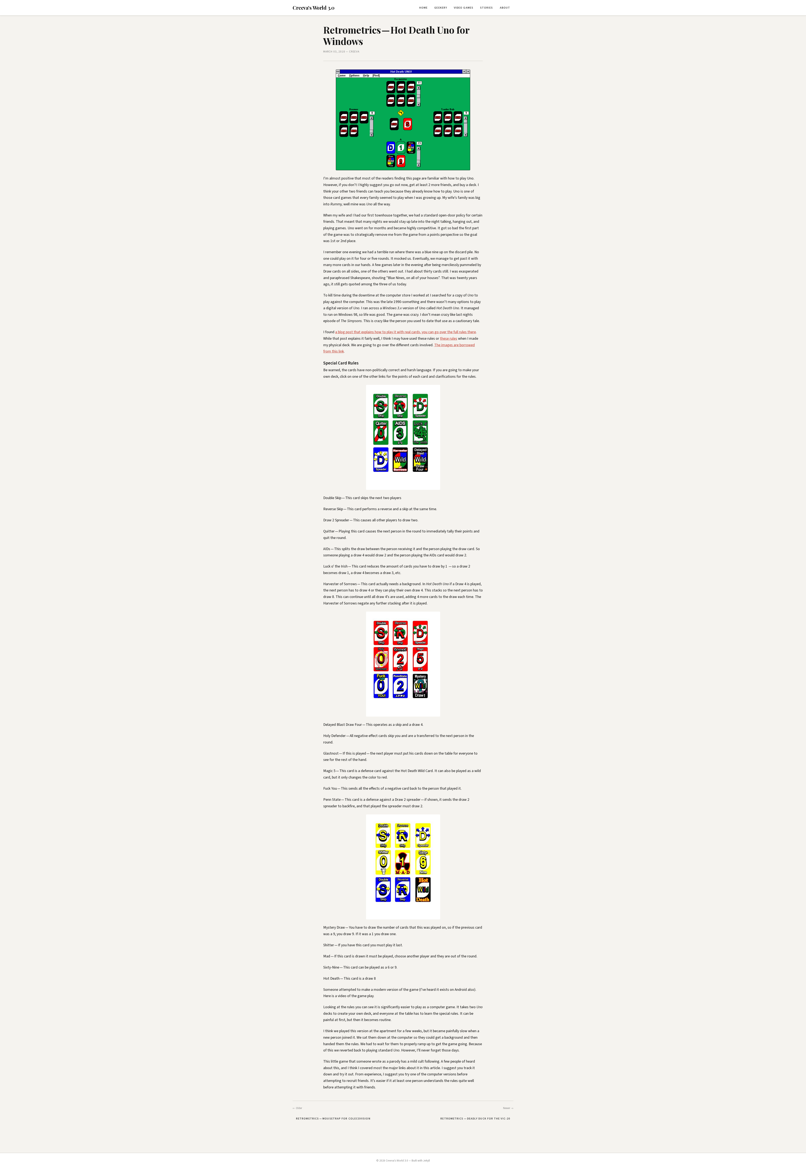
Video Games (463, 8)
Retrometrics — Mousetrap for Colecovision (333, 1119)
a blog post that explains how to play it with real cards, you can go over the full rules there (405, 332)
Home (423, 8)
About (505, 8)
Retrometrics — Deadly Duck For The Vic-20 (475, 1119)
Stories (486, 8)
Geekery (440, 8)
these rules (448, 338)
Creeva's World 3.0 (313, 7)
